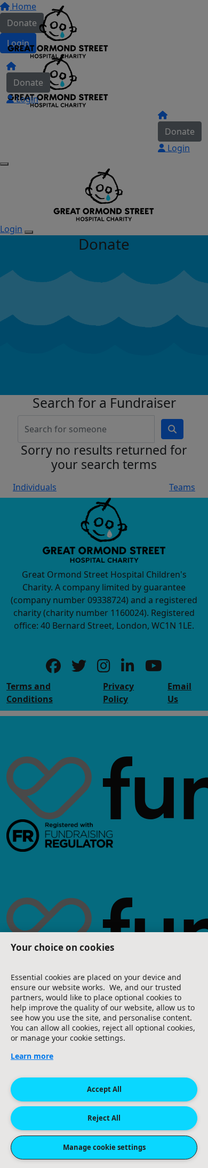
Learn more (32, 1056)
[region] (104, 1050)
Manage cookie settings (104, 1147)
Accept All (104, 1089)
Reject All (104, 1118)
